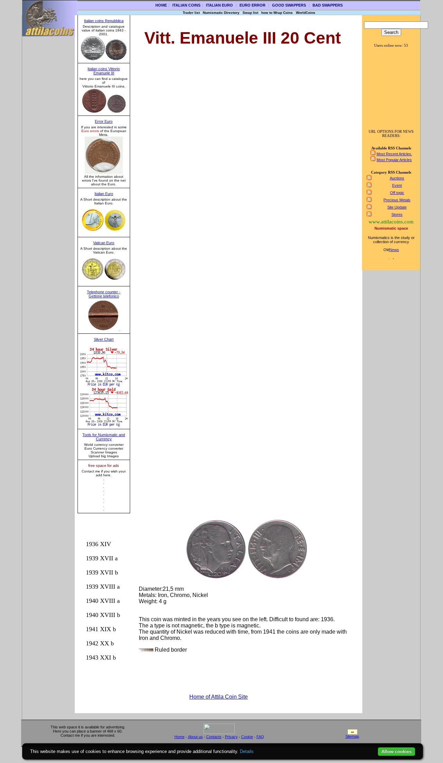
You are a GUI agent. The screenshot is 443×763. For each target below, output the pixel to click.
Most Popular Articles (394, 160)
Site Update (397, 207)
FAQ (260, 737)
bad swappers (328, 5)
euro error (252, 5)
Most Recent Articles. (394, 154)
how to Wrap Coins (277, 13)
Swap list (250, 13)
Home (161, 5)
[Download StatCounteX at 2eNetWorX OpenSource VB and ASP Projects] (219, 732)
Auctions (397, 178)
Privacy (231, 737)
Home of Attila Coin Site (218, 697)
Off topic (397, 193)
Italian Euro (103, 194)
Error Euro (103, 121)
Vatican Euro (103, 243)
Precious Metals (396, 200)
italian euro (219, 5)
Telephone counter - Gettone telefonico (103, 294)
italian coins (186, 5)
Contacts (214, 737)
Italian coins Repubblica (104, 21)
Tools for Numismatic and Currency (103, 437)
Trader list (191, 13)
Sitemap (352, 736)
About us (195, 737)
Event (397, 185)
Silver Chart (104, 339)
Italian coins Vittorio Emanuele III (104, 71)
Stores (397, 214)
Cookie (247, 737)
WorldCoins (305, 13)
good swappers (289, 5)
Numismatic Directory (221, 13)
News (394, 250)
